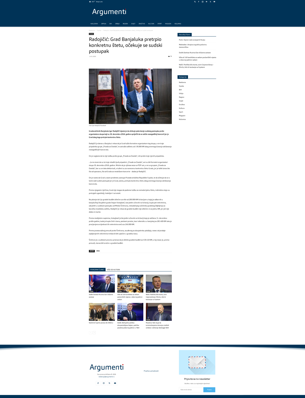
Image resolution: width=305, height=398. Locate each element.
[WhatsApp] (102, 61)
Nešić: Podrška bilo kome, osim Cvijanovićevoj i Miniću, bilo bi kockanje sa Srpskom (156, 297)
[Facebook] (198, 1)
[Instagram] (202, 1)
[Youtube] (214, 1)
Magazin (168, 24)
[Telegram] (107, 61)
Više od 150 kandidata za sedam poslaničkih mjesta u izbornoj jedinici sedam (129, 297)
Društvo (142, 24)
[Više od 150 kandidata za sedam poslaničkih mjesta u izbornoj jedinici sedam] (130, 284)
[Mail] (206, 1)
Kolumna (178, 24)
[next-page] (94, 332)
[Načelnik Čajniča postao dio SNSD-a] (102, 312)
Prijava (209, 389)
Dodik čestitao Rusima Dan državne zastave (195, 53)
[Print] (124, 61)
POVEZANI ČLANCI (97, 270)
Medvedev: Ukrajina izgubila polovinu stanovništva (193, 46)
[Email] (118, 61)
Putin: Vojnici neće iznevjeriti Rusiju (192, 40)
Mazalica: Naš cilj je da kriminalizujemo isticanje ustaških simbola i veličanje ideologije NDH (157, 325)
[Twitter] (210, 1)
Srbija (117, 24)
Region (125, 24)
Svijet (133, 24)
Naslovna (94, 24)
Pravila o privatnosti (151, 371)
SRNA (98, 251)
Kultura (151, 24)
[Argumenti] (106, 367)
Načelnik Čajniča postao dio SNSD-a (101, 323)
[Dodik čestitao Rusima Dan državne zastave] (102, 284)
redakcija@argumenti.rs (106, 377)
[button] (195, 2)
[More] (129, 61)
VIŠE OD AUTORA (113, 270)
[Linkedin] (113, 61)
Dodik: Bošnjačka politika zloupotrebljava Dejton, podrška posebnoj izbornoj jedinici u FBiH (128, 325)
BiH (110, 24)
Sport (160, 24)
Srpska (103, 24)
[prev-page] (90, 332)
